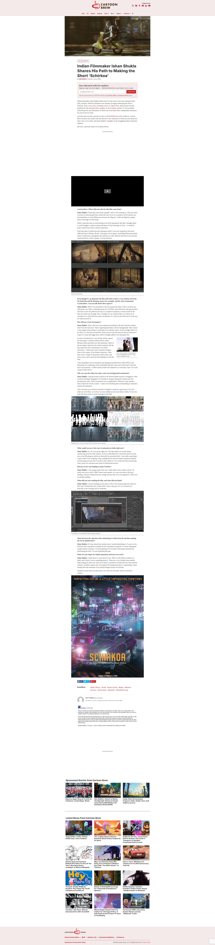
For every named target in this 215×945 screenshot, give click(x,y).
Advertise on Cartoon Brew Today (75, 942)
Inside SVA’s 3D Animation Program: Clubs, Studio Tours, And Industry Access (136, 801)
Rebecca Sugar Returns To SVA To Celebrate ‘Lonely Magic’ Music (79, 800)
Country (126, 13)
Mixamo (128, 687)
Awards (99, 13)
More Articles (98, 698)
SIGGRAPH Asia (122, 690)
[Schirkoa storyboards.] (107, 266)
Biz (112, 13)
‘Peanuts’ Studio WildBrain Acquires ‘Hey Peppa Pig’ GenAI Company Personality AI (78, 888)
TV (88, 13)
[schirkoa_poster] (107, 626)
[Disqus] (107, 726)
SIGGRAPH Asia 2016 (114, 116)
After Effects (95, 687)
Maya (121, 687)
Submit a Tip (92, 937)
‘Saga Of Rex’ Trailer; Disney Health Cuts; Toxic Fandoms (76, 838)
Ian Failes (82, 79)
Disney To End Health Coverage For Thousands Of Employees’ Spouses (106, 888)
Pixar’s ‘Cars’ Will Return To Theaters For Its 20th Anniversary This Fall (136, 863)
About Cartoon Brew (72, 937)
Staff (83, 937)
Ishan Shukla (112, 687)
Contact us (120, 937)
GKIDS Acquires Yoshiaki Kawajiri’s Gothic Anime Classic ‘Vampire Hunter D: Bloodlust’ (135, 888)
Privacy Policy (113, 95)
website (79, 573)
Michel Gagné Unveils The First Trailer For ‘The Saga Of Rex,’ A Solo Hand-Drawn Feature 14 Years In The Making (107, 912)
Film (83, 13)
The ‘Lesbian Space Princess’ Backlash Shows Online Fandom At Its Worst (107, 838)
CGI (79, 61)
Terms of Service (124, 95)
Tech (105, 13)
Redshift (112, 690)
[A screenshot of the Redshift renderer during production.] (107, 511)
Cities (118, 13)
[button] (107, 191)
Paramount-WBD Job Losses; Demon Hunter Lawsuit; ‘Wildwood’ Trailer (134, 911)
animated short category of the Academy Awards (105, 108)
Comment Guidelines (106, 937)
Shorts (93, 13)
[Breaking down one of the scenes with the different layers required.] (107, 419)
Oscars (93, 690)
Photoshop (102, 690)
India (104, 687)
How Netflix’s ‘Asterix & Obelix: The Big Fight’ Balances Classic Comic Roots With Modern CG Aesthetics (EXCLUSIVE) (106, 802)
